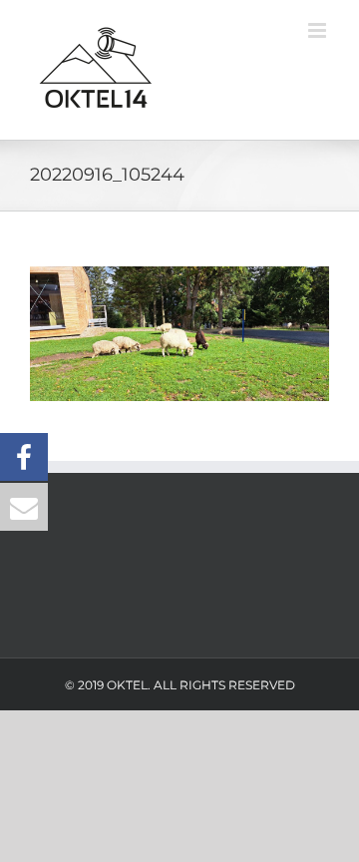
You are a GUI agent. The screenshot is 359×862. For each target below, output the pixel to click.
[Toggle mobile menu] (318, 30)
